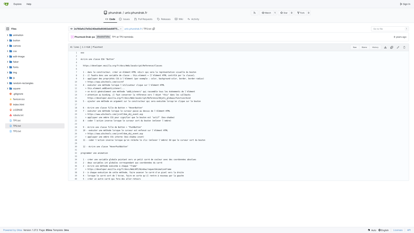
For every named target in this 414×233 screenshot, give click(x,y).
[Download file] (385, 47)
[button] (266, 12)
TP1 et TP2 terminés (122, 36)
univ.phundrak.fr (136, 12)
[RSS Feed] (254, 12)
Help (29, 4)
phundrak (115, 12)
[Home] (6, 4)
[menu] (372, 230)
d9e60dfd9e (103, 37)
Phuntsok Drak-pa (85, 36)
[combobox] (390, 28)
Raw (355, 47)
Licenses (398, 230)
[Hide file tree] (7, 28)
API (409, 230)
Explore (18, 4)
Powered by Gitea (12, 230)
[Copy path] (154, 29)
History (375, 47)
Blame (364, 47)
